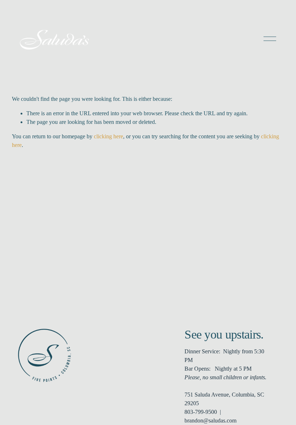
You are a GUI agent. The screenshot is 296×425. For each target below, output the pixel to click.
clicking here (108, 136)
